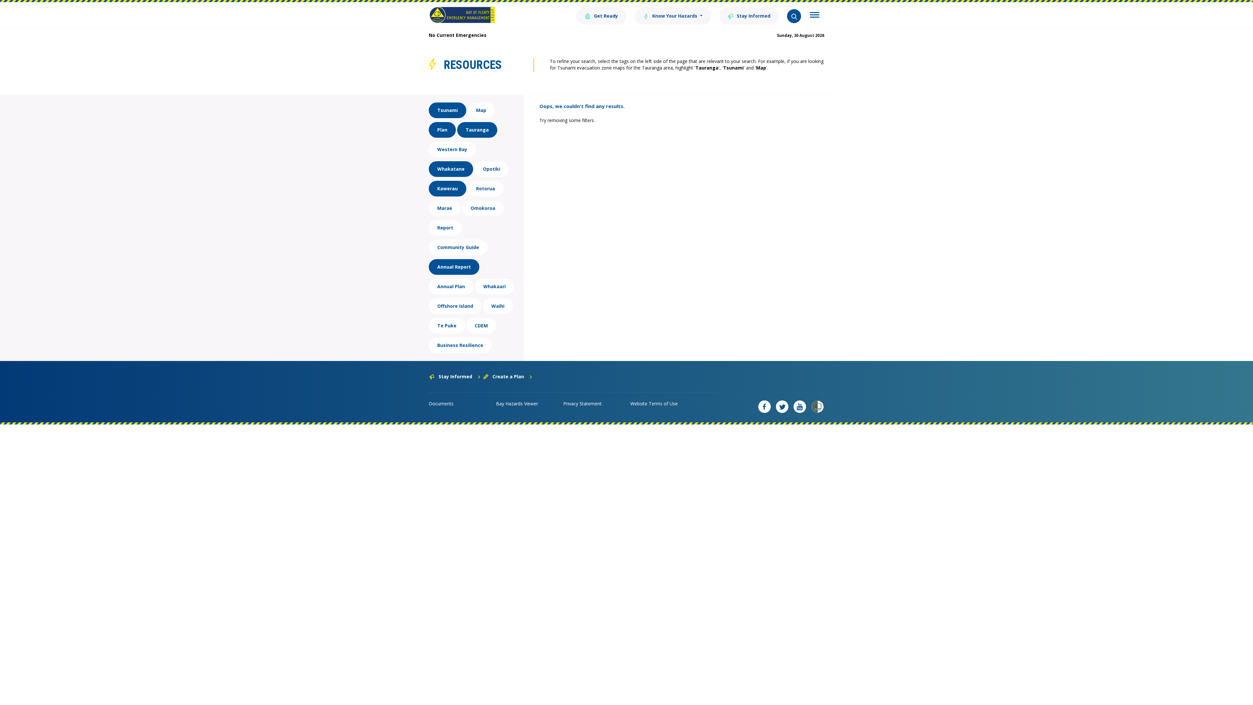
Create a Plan (508, 376)
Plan (442, 130)
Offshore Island (455, 306)
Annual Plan (451, 286)
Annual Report (454, 267)
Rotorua (485, 188)
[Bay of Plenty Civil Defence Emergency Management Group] (462, 15)
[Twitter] (782, 406)
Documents (441, 403)
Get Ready (605, 16)
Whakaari (494, 286)
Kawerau (447, 188)
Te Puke (446, 325)
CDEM (481, 325)
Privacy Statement (582, 403)
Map (481, 110)
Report (445, 228)
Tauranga (477, 130)
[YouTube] (800, 406)
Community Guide (458, 247)
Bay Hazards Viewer (517, 403)
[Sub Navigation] (814, 15)
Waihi (497, 306)
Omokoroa (483, 208)
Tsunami (447, 110)
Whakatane (451, 169)
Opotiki (491, 169)
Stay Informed (752, 16)
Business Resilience (460, 345)
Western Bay (452, 149)
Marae (444, 208)
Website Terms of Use (654, 403)
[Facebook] (764, 406)
